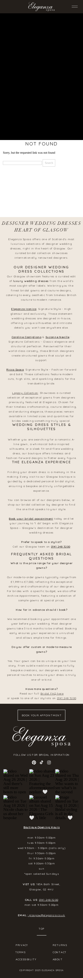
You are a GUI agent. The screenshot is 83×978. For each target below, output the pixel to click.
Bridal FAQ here (52, 693)
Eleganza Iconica (23, 309)
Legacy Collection (25, 393)
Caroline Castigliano (27, 337)
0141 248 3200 (60, 546)
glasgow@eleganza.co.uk (46, 915)
